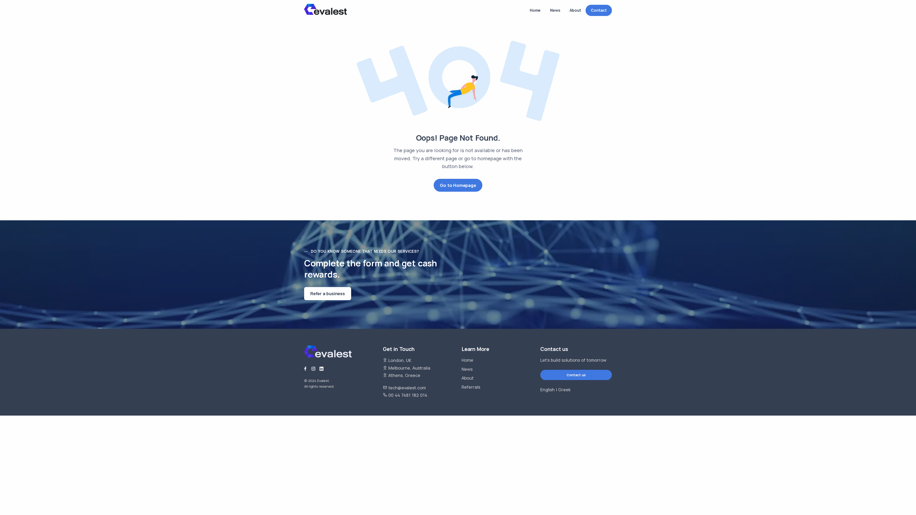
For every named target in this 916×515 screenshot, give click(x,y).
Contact (599, 10)
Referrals (471, 387)
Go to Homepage (458, 185)
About (468, 378)
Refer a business (327, 293)
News (467, 369)
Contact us (576, 375)
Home (467, 360)
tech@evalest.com (407, 388)
